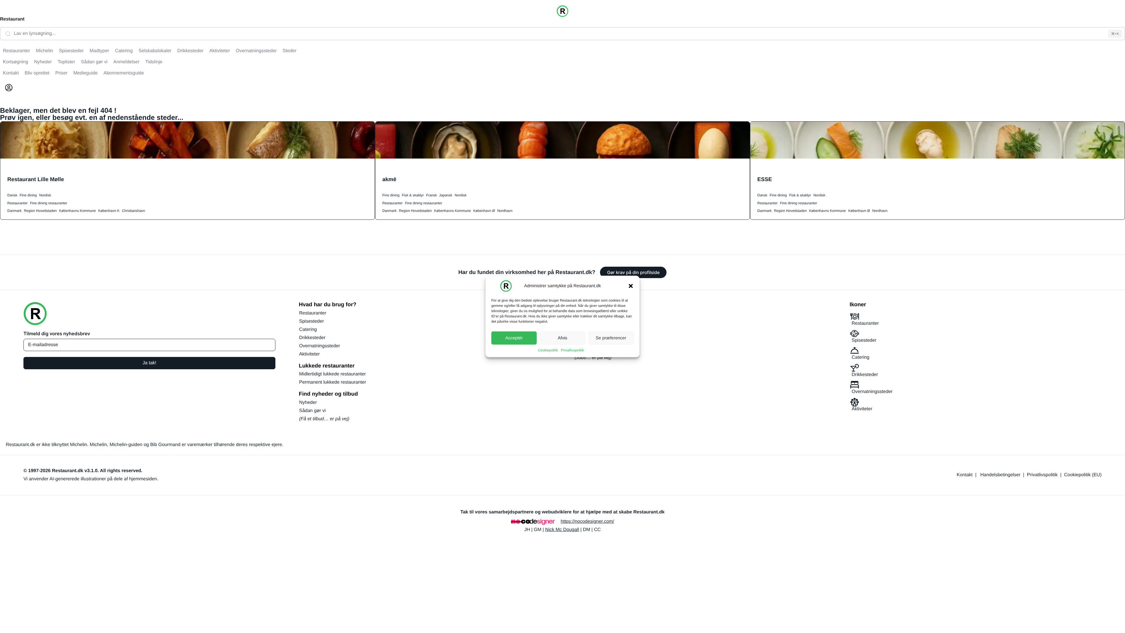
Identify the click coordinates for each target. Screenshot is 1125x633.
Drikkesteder (312, 337)
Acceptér (514, 337)
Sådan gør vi (312, 410)
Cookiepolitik (548, 350)
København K (109, 211)
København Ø (484, 211)
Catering (308, 329)
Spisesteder (311, 321)
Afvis (562, 337)
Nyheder (308, 402)
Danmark (14, 211)
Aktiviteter (309, 354)
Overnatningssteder (319, 345)
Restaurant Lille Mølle (35, 179)
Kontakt (965, 474)
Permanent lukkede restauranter (332, 382)
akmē (389, 179)
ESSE (764, 179)
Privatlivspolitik (572, 350)
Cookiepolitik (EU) (1083, 474)
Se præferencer (611, 337)
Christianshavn (133, 211)
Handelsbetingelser (1000, 474)
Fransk (431, 195)
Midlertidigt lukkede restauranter (332, 374)
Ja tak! (149, 362)
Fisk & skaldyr (413, 195)
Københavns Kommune (77, 211)
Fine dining (28, 195)
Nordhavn (504, 211)
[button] (631, 286)
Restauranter (17, 203)
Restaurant (12, 19)
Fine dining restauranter (48, 203)
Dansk (12, 195)
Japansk (445, 195)
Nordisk (45, 195)
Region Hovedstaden (40, 211)
